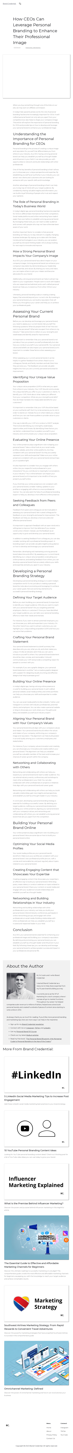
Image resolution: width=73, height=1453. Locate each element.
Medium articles (32, 1035)
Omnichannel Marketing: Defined (23, 1388)
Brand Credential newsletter (33, 1024)
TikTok (37, 1028)
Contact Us (50, 1438)
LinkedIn (47, 1028)
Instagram (30, 1028)
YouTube (64, 1435)
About (48, 1431)
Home (48, 1428)
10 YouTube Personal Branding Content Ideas (30, 1150)
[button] (20, 4)
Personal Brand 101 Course (26, 1032)
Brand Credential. (9, 4)
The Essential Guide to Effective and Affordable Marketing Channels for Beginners (31, 1265)
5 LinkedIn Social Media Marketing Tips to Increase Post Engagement (36, 1098)
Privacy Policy (51, 1435)
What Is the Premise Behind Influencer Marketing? (33, 1203)
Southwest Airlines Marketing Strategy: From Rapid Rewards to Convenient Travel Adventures (34, 1327)
